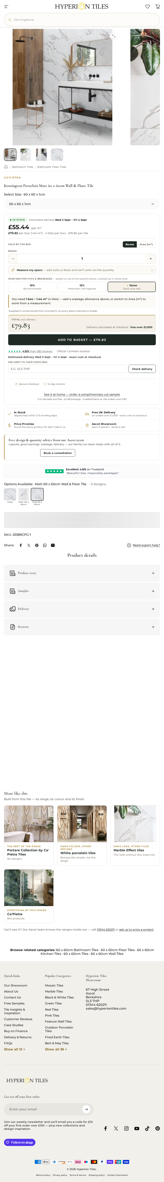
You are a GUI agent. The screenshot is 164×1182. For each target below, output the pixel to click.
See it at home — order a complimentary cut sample (82, 394)
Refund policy (43, 1175)
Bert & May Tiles (57, 1043)
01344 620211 (106, 929)
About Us (11, 991)
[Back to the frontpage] (6, 167)
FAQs (8, 1043)
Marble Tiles (54, 991)
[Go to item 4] (57, 155)
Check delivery (142, 369)
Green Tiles (53, 1003)
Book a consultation (58, 453)
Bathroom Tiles (22, 166)
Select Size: (24, 194)
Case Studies (13, 1025)
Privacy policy (60, 1175)
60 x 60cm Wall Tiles (107, 954)
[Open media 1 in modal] (114, 36)
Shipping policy (97, 1175)
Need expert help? (146, 545)
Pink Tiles (52, 1015)
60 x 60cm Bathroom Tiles (77, 950)
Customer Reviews (18, 1019)
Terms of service (78, 1175)
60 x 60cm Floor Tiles (118, 950)
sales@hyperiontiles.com (106, 1008)
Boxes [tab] (130, 244)
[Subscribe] (86, 1109)
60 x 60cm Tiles (76, 954)
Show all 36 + (56, 1049)
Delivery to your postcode (27, 362)
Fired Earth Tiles (57, 1037)
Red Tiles (52, 1009)
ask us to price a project (136, 929)
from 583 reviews (30, 351)
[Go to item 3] (41, 155)
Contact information (117, 1175)
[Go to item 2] (26, 155)
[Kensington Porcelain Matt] (24, 494)
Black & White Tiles (59, 997)
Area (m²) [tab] (146, 244)
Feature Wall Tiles (58, 1021)
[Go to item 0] (10, 155)
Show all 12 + (14, 1049)
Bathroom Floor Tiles (51, 166)
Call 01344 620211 (23, 452)
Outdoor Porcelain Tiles (59, 1029)
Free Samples (14, 1003)
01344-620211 (96, 1005)
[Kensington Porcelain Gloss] (10, 494)
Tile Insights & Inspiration (14, 1011)
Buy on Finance (16, 1031)
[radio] (32, 287)
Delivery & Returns (18, 1037)
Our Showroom (15, 985)
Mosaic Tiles (54, 985)
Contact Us (12, 997)
